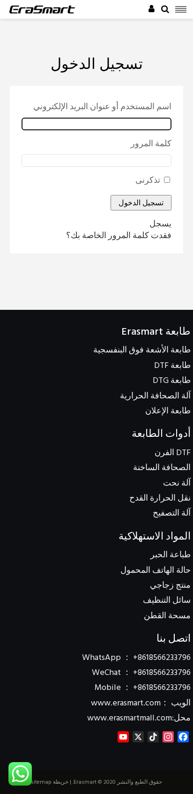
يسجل (160, 224)
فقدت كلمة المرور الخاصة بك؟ (118, 236)
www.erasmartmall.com (129, 718)
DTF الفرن (173, 453)
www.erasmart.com (126, 703)
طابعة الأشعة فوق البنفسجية (142, 350)
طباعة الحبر (170, 555)
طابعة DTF (172, 366)
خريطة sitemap (49, 782)
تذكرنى (147, 180)
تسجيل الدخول (141, 203)
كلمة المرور (151, 144)
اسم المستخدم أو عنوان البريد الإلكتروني (102, 107)
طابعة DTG (172, 381)
